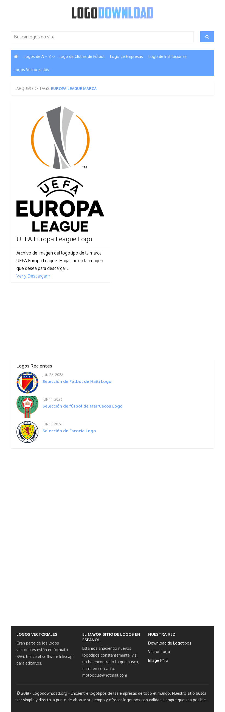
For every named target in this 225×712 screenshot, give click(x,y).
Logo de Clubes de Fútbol (82, 56)
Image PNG (158, 660)
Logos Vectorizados (31, 69)
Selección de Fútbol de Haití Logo (77, 381)
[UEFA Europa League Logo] (60, 169)
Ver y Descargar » (33, 276)
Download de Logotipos (169, 643)
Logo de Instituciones (167, 56)
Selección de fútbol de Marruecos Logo (83, 406)
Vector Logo (159, 651)
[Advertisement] (52, 322)
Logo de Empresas (126, 56)
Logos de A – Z (37, 56)
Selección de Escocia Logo (69, 430)
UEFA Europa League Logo (54, 239)
